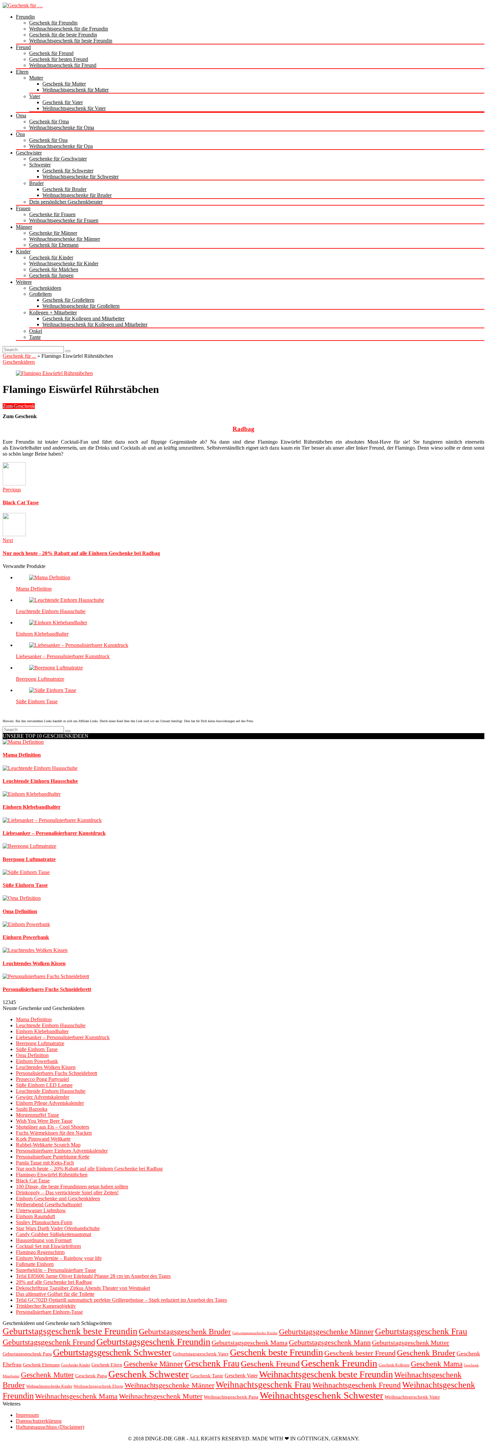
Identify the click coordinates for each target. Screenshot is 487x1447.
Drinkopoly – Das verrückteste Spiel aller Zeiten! (67, 1192)
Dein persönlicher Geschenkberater (66, 202)
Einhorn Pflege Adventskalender (50, 1103)
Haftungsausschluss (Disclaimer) (50, 1427)
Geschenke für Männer (53, 233)
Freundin (25, 17)
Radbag (243, 428)
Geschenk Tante (206, 1375)
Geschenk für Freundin (53, 23)
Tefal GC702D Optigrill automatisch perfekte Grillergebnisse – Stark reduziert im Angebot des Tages (121, 1300)
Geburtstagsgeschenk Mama (250, 1342)
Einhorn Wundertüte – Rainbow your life (59, 1258)
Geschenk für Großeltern (68, 300)
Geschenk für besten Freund (58, 59)
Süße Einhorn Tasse (37, 701)
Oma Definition (32, 1055)
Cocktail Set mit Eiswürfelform (48, 1246)
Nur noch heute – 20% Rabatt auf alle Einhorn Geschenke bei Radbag (89, 1168)
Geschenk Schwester (148, 1374)
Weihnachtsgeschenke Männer (169, 1385)
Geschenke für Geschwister (58, 158)
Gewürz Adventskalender (42, 1097)
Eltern (22, 72)
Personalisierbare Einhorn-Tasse (49, 1312)
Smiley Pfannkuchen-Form (44, 1222)
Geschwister (29, 153)
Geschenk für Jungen (51, 275)
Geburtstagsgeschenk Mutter (410, 1342)
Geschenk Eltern (106, 1364)
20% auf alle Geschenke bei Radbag (54, 1282)
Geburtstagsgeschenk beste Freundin (70, 1331)
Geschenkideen (45, 288)
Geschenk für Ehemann (54, 245)
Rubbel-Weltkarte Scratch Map (48, 1145)
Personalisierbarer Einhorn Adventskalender (62, 1151)
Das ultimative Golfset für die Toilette (55, 1294)
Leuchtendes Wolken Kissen (46, 1067)
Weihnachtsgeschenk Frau (263, 1385)
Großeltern (40, 294)
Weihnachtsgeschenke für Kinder (63, 263)
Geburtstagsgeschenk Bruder (185, 1331)
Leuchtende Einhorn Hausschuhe (50, 611)
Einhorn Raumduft (35, 1216)
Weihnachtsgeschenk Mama (76, 1396)
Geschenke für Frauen (52, 214)
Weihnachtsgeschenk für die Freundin (68, 28)
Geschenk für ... (19, 356)
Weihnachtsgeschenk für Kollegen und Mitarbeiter (94, 324)
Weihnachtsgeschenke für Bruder (77, 195)
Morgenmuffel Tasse (37, 1115)
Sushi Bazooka (31, 1109)
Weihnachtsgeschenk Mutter (160, 1396)
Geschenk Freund (270, 1363)
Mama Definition (34, 589)
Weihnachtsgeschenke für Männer (64, 239)
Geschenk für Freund (51, 53)
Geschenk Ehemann (41, 1364)
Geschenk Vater (241, 1375)
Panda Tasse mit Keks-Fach (45, 1162)
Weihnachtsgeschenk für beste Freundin (70, 40)
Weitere (24, 282)
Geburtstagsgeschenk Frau (421, 1331)
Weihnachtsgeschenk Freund (356, 1385)
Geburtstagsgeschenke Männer (326, 1331)
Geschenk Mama (436, 1364)
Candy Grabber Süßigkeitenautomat (53, 1234)
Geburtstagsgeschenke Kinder (255, 1333)
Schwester (40, 164)
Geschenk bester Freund (360, 1353)
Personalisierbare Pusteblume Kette (52, 1157)
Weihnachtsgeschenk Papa (231, 1397)
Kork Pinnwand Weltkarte (43, 1139)
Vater (34, 96)
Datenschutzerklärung (39, 1421)
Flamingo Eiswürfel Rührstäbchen (51, 1174)
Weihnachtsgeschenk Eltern (98, 1386)
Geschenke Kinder (75, 1365)
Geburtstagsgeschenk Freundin (153, 1342)
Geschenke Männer (153, 1363)
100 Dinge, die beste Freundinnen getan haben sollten (72, 1186)
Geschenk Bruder (426, 1352)
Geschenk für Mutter (64, 84)
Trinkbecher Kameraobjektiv (46, 1306)
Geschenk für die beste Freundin (63, 34)
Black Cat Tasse (33, 1180)
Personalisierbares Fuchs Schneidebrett (56, 1073)
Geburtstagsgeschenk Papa (27, 1354)
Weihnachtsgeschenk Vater (412, 1397)
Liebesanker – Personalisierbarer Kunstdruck (63, 656)
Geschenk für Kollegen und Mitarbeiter (83, 318)
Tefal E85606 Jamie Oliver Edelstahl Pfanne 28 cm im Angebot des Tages (93, 1276)
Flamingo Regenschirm (40, 1252)
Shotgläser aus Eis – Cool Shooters (52, 1127)
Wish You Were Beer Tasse (44, 1121)
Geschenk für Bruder (64, 189)
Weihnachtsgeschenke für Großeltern (81, 306)
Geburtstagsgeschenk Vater (201, 1353)
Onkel (35, 331)
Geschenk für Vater (62, 102)
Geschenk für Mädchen (53, 269)
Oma (21, 115)
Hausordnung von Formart (44, 1240)
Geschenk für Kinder (51, 257)
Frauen (23, 208)
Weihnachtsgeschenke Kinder (49, 1386)
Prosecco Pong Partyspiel (42, 1079)
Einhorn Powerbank (37, 1061)
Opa (20, 134)
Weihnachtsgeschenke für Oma (61, 127)
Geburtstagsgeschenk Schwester (112, 1352)
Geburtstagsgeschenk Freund (49, 1342)
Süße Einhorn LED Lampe (44, 1085)
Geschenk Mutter (47, 1374)
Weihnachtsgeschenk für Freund (62, 65)
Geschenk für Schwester (67, 170)
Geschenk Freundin (339, 1363)
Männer (24, 227)
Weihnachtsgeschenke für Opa (61, 146)
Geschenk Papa (91, 1375)
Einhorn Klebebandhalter (42, 634)
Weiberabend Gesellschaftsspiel (49, 1204)
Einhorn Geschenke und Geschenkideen (58, 1198)
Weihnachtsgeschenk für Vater (74, 108)
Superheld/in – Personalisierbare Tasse (56, 1270)
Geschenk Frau (212, 1363)
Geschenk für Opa (48, 140)
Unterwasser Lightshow (41, 1210)
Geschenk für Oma (49, 121)
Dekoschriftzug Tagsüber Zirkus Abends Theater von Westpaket (83, 1288)
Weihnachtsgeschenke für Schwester (80, 176)
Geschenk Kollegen (394, 1365)
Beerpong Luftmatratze (40, 679)
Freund (23, 47)
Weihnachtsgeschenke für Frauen (63, 220)
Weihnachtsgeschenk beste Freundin (326, 1374)
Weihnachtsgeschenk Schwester (321, 1395)
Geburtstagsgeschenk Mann (330, 1343)
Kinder (23, 251)
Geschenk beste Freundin (276, 1352)
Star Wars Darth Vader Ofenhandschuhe (58, 1228)
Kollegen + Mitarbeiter (53, 312)
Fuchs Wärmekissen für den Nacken (54, 1133)
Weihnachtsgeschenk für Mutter (75, 90)
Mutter (36, 78)
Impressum (27, 1415)
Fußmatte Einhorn (35, 1264)
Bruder (36, 183)
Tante (35, 337)
